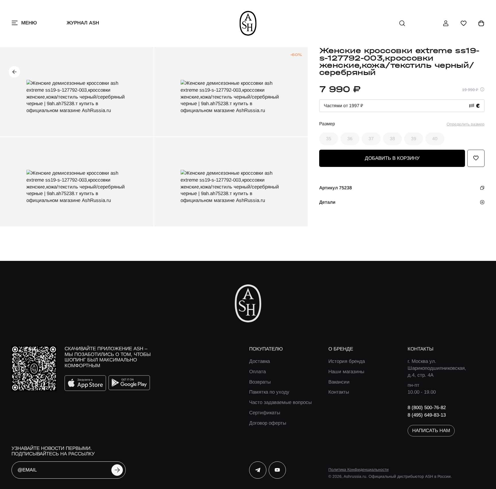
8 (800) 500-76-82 (427, 407)
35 (328, 138)
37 (371, 138)
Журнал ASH (83, 23)
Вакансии (339, 382)
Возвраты (260, 382)
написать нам (431, 430)
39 (413, 138)
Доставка (259, 361)
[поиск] (402, 23)
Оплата (257, 371)
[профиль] (446, 23)
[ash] (248, 23)
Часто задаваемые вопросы (280, 402)
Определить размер (466, 124)
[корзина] (481, 23)
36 (349, 138)
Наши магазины (346, 371)
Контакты (338, 392)
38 (392, 138)
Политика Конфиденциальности (358, 469)
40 (434, 138)
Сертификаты (264, 412)
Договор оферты (267, 423)
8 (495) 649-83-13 (427, 415)
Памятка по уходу (269, 392)
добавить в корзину (392, 158)
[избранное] (463, 23)
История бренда (346, 361)
